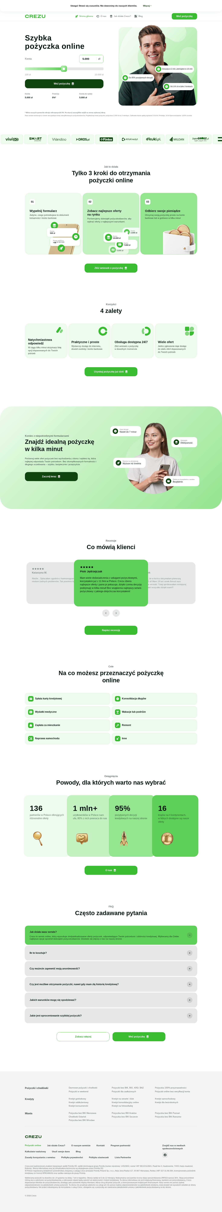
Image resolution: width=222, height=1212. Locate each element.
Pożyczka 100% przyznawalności (170, 1087)
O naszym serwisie (80, 1145)
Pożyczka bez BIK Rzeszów (168, 1116)
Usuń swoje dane (61, 1151)
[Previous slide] (105, 613)
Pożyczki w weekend (78, 1091)
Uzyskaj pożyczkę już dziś (109, 371)
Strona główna (86, 16)
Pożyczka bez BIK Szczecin (125, 1116)
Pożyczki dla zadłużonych (124, 1091)
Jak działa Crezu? (122, 16)
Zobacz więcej (83, 1036)
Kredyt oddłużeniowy (78, 1102)
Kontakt (101, 1145)
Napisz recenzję (111, 630)
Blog (140, 16)
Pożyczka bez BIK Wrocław (82, 1120)
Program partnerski (120, 1145)
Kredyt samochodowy (165, 1098)
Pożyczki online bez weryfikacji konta (172, 1091)
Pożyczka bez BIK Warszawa (82, 1113)
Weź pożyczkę (184, 16)
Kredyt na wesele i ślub (123, 1098)
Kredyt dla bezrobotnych (166, 1102)
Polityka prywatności (72, 1157)
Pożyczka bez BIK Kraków (124, 1113)
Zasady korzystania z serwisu (40, 1157)
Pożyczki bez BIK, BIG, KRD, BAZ (128, 1087)
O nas (103, 16)
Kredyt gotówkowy (77, 1098)
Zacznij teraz (49, 476)
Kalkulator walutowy (35, 1151)
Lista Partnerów (123, 1157)
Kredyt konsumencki (78, 1106)
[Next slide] (116, 613)
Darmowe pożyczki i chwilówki (83, 1087)
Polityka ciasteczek (99, 1157)
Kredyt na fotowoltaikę (122, 1106)
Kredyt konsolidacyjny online (125, 1102)
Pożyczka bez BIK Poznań (167, 1113)
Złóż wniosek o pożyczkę (109, 268)
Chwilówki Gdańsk (77, 1116)
